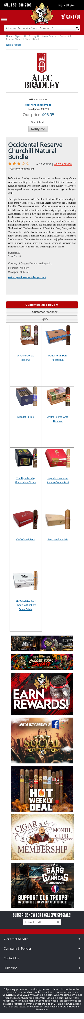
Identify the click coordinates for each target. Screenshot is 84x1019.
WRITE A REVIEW (63, 164)
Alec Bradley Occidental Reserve (40, 36)
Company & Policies (18, 948)
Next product (15, 44)
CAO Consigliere (25, 539)
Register (71, 5)
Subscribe (10, 968)
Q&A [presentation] (45, 319)
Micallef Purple (25, 417)
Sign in (62, 5)
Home (9, 36)
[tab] (42, 304)
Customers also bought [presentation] (41, 304)
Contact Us (11, 958)
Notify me (38, 129)
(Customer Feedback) (22, 168)
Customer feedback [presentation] (44, 311)
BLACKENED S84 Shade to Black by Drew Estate (25, 605)
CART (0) (73, 16)
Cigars (18, 36)
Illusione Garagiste (58, 539)
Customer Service (16, 939)
